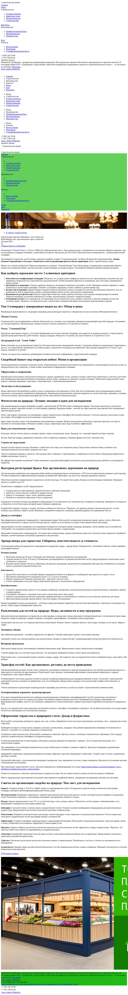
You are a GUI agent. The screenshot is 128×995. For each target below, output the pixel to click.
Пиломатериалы (13, 34)
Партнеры (16, 67)
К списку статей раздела (16, 233)
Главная (4, 5)
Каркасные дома (13, 16)
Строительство (12, 21)
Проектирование (13, 18)
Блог (3, 40)
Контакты (5, 25)
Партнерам (10, 49)
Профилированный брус (16, 31)
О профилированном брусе (17, 51)
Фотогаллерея (12, 47)
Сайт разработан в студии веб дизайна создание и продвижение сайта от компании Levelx (39, 984)
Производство (12, 36)
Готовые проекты (13, 14)
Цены (3, 7)
